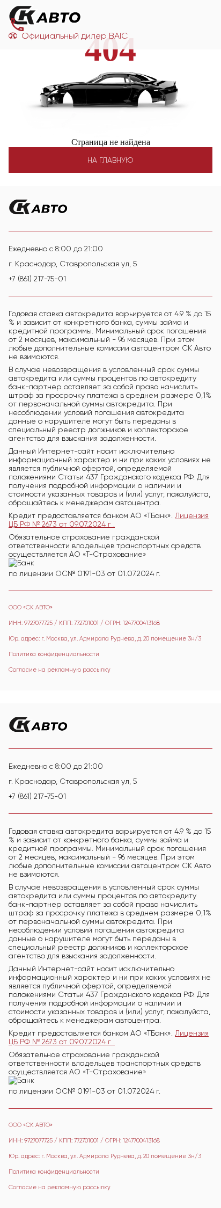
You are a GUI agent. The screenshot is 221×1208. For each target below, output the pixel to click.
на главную (110, 160)
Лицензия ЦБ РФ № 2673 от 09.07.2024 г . (109, 519)
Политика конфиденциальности (54, 654)
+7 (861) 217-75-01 (37, 278)
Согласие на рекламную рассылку (59, 669)
